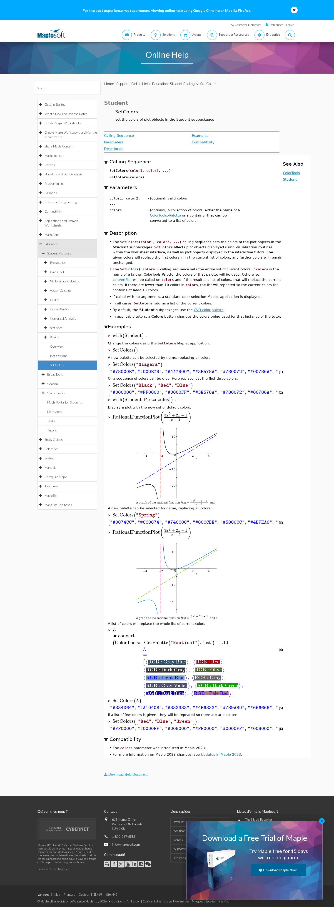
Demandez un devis (281, 25)
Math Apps (52, 235)
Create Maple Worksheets (63, 123)
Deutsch (84, 894)
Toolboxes (51, 486)
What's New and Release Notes (66, 114)
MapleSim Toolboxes (58, 505)
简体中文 (112, 894)
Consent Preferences (176, 901)
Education (51, 244)
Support (122, 83)
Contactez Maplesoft (248, 25)
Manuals (50, 467)
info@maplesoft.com (126, 844)
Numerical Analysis (63, 318)
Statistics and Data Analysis (63, 174)
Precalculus (58, 262)
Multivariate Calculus (64, 281)
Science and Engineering (61, 202)
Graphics (51, 193)
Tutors (52, 430)
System (50, 458)
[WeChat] (148, 864)
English (55, 894)
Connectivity (53, 211)
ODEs (54, 300)
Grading (52, 384)
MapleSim (51, 495)
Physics (50, 165)
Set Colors (57, 365)
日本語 (97, 894)
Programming (54, 183)
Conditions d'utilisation (125, 901)
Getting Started (55, 104)
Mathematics (53, 155)
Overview (56, 346)
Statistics (56, 328)
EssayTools (55, 374)
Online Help (140, 83)
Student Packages (59, 253)
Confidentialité (152, 901)
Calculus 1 (57, 272)
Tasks (51, 421)
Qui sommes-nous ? (52, 811)
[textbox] (130, 335)
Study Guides (56, 393)
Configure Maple (56, 477)
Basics (54, 337)
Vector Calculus (61, 290)
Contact (110, 811)
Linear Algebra (60, 309)
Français (69, 894)
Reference (51, 449)
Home (109, 83)
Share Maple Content (59, 146)
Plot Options (58, 356)
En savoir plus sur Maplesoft (53, 869)
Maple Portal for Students (64, 402)
